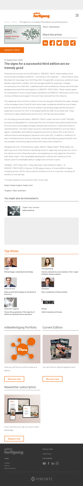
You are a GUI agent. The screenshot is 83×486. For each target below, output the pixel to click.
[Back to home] (41, 15)
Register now (14, 438)
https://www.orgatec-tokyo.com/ (18, 185)
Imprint (7, 466)
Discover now (14, 379)
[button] (77, 15)
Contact (7, 463)
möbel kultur (47, 454)
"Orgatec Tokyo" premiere (15, 190)
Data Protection (10, 468)
